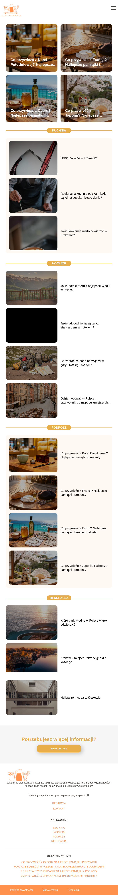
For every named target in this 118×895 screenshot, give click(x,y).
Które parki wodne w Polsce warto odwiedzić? (84, 622)
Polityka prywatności (21, 890)
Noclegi (59, 263)
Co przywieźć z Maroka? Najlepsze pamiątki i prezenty (59, 875)
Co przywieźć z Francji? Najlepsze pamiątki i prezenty (86, 62)
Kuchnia (59, 130)
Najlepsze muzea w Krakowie (81, 697)
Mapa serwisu (50, 890)
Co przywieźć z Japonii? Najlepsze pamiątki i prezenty (81, 112)
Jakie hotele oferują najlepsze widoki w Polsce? (85, 288)
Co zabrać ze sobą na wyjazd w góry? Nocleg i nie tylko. (82, 363)
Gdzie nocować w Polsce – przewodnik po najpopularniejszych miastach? (84, 400)
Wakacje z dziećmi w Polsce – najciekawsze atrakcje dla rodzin (59, 866)
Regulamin (74, 890)
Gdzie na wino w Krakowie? (79, 158)
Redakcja (59, 803)
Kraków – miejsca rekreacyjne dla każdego (83, 660)
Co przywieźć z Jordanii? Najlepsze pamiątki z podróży (59, 871)
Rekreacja (59, 598)
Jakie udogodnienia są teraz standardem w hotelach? (80, 325)
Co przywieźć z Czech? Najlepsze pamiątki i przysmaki (59, 862)
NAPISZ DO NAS (59, 749)
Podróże (59, 427)
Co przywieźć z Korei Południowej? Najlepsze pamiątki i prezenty (31, 62)
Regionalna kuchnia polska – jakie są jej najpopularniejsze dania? (83, 195)
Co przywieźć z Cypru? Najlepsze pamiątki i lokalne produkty (30, 112)
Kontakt (59, 808)
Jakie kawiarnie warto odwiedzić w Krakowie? (84, 233)
